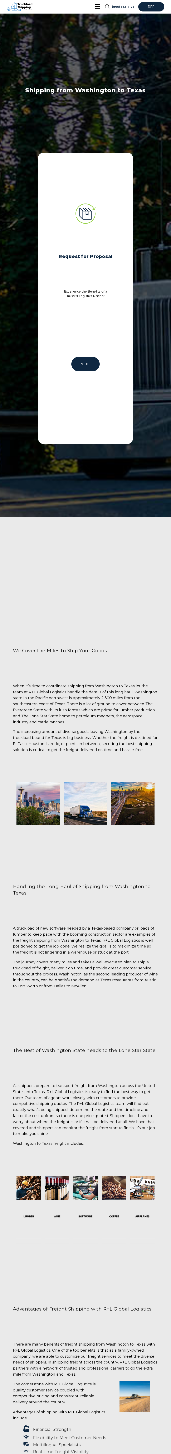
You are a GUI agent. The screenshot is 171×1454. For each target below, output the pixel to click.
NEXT (85, 364)
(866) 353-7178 (123, 7)
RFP (151, 7)
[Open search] (107, 6)
